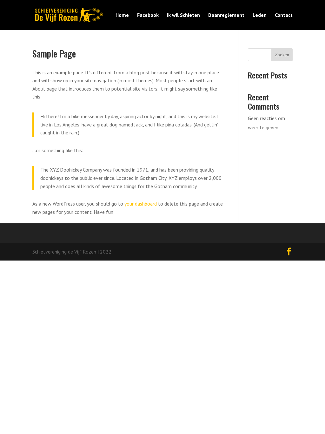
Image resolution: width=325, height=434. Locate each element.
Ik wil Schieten (183, 15)
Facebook (148, 15)
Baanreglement (226, 15)
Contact (284, 15)
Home (122, 15)
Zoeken (282, 55)
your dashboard (140, 203)
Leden (260, 15)
